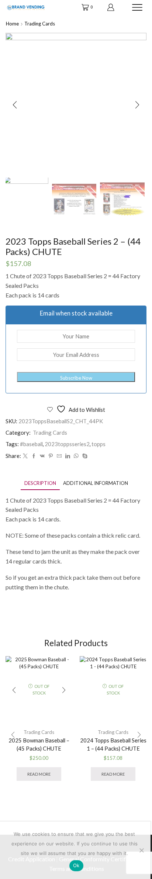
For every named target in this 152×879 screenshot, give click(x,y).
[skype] (83, 456)
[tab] (40, 483)
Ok (76, 865)
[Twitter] (25, 456)
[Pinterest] (50, 456)
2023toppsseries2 (67, 444)
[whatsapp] (76, 456)
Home (12, 24)
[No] (141, 850)
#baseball (31, 444)
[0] (82, 7)
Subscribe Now (76, 378)
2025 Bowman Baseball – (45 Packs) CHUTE (38, 744)
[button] (15, 105)
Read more (39, 774)
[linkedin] (67, 456)
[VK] (42, 456)
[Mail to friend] (59, 456)
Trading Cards (39, 24)
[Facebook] (34, 456)
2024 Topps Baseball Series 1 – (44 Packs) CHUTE (113, 744)
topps (98, 444)
